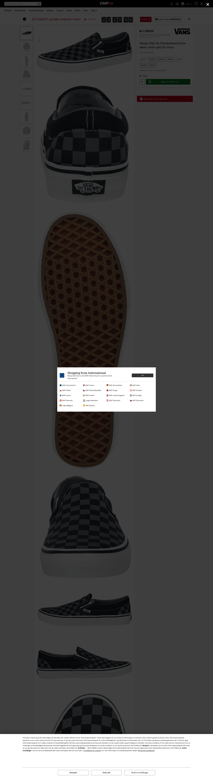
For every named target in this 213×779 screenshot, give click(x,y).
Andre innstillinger (139, 772)
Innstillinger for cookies (92, 750)
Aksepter (73, 773)
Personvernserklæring (146, 750)
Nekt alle (106, 773)
